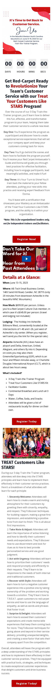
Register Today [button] (27, 421)
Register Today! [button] (26, 683)
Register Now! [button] (26, 239)
